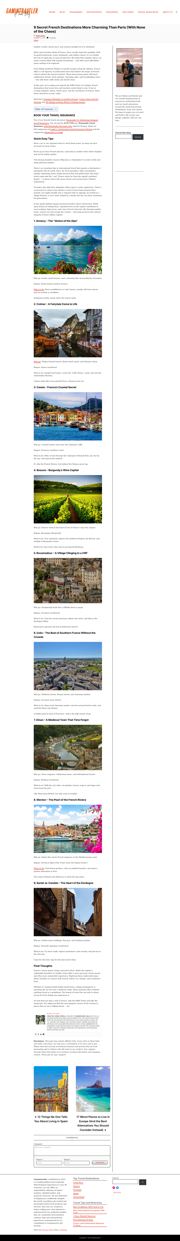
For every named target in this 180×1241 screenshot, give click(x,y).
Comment (38, 1144)
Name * (39, 1159)
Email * (67, 1159)
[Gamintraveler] (25, 12)
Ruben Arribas (40, 35)
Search (138, 137)
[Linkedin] (41, 1034)
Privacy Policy (48, 1230)
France (36, 40)
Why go (37, 362)
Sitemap (63, 1230)
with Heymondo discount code (58, 126)
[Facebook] (38, 1034)
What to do (39, 289)
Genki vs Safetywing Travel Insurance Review (71, 129)
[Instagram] (35, 1034)
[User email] (43, 1034)
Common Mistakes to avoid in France (60, 99)
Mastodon (117, 1192)
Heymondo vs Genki (53, 132)
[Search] (142, 1182)
